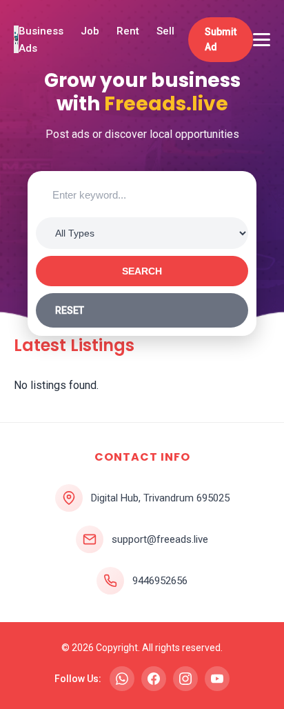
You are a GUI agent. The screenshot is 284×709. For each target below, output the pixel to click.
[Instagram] (185, 678)
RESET (69, 310)
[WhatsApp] (122, 678)
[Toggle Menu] (261, 39)
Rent (127, 31)
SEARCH (142, 271)
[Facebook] (153, 678)
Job (90, 31)
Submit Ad (220, 39)
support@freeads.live (160, 539)
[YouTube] (217, 678)
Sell (165, 31)
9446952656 (159, 581)
